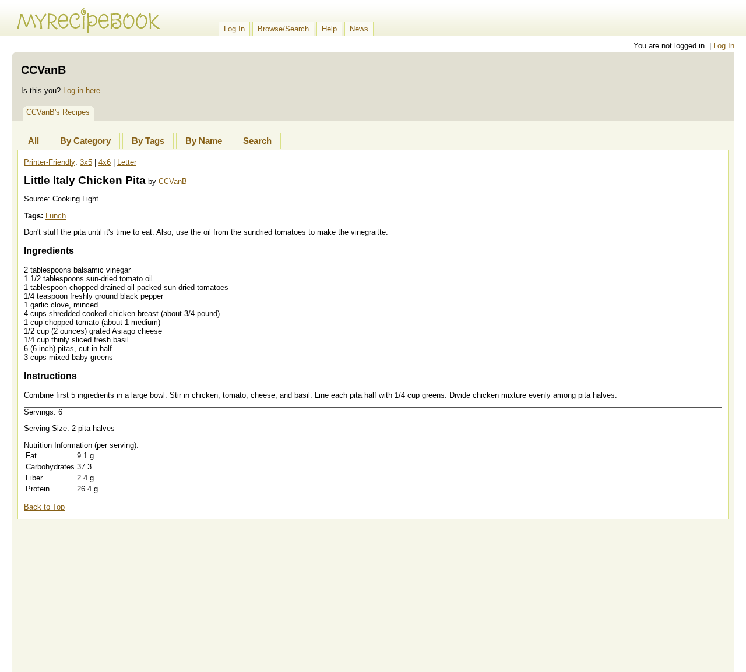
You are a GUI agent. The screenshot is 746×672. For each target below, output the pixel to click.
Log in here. (83, 90)
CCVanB (173, 181)
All (33, 141)
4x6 (104, 162)
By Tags (148, 141)
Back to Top (44, 507)
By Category (85, 141)
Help (329, 28)
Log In (234, 28)
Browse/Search (283, 28)
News (359, 28)
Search (257, 141)
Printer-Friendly (49, 162)
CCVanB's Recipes (58, 112)
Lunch (55, 215)
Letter (126, 162)
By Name (203, 141)
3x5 (86, 162)
